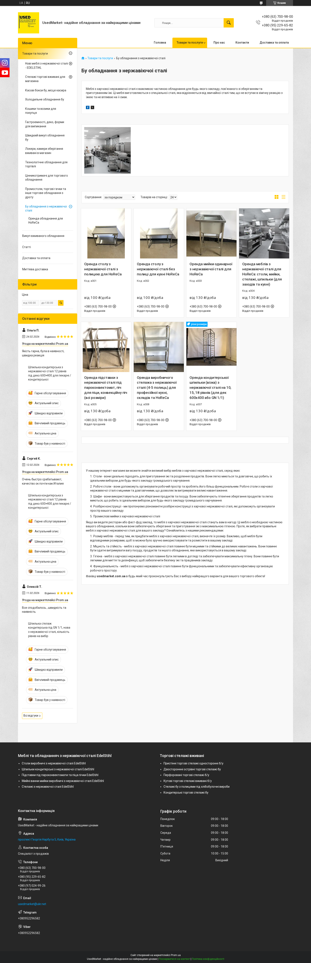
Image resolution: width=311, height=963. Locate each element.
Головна (160, 42)
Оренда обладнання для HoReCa (45, 220)
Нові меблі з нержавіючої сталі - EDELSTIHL (46, 65)
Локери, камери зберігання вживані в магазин (44, 151)
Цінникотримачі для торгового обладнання (46, 177)
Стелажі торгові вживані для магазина (45, 79)
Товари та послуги (190, 42)
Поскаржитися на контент (174, 959)
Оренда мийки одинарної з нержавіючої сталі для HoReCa (211, 269)
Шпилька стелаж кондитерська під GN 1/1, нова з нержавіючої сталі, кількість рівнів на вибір (49, 630)
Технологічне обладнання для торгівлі (46, 164)
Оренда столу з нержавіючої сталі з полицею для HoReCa (102, 269)
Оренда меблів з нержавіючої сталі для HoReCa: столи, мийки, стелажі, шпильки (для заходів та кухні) (262, 274)
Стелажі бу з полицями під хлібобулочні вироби (197, 786)
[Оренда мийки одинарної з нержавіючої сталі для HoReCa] (211, 233)
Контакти (242, 42)
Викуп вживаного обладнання (43, 236)
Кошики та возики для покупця (40, 111)
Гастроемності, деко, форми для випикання (44, 124)
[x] (92, 108)
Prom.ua (176, 955)
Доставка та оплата (274, 42)
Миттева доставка (35, 269)
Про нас (219, 42)
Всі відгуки (30, 715)
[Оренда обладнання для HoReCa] (107, 150)
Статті (26, 247)
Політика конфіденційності (208, 959)
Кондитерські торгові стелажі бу (186, 792)
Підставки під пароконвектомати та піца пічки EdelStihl (60, 775)
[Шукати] (229, 22)
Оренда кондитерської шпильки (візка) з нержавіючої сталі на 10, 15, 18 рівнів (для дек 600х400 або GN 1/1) (210, 387)
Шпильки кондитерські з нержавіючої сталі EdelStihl (58, 769)
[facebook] (87, 108)
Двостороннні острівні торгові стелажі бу (192, 769)
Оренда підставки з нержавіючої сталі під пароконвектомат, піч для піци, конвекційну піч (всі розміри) (105, 387)
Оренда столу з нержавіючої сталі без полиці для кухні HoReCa (158, 269)
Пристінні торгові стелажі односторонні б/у (193, 763)
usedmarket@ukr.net (32, 904)
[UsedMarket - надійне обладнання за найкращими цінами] (28, 22)
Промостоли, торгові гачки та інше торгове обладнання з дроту (45, 193)
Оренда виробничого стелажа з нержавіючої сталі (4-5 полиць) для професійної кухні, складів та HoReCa (157, 387)
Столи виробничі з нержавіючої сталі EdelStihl (54, 763)
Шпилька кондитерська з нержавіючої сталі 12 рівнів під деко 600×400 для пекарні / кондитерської (49, 373)
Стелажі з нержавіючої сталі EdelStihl (48, 786)
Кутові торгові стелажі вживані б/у (188, 781)
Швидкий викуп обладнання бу (45, 137)
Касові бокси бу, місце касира (45, 90)
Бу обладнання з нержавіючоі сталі (46, 208)
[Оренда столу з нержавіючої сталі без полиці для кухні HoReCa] (159, 233)
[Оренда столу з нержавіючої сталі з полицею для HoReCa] (106, 233)
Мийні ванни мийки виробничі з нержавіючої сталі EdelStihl (63, 781)
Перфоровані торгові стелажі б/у (186, 775)
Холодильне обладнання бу (44, 99)
